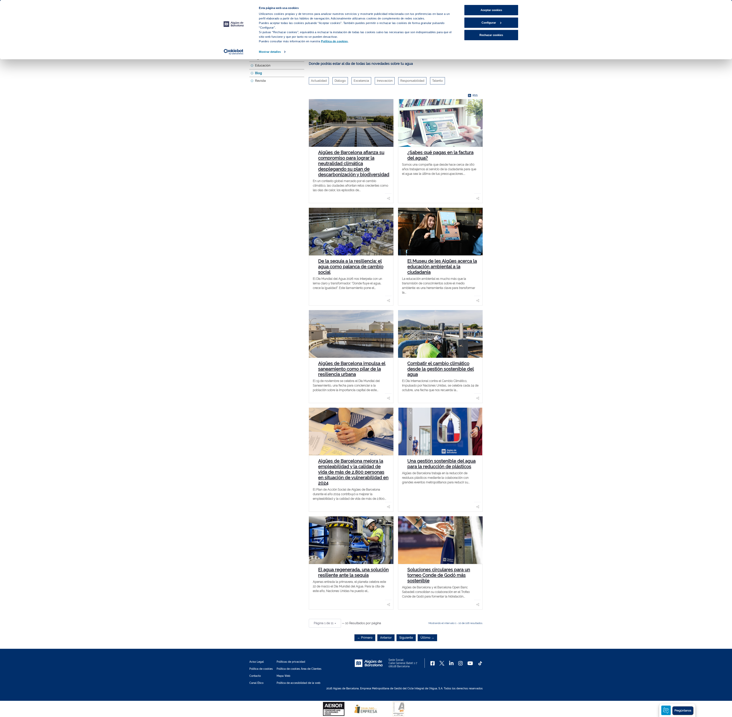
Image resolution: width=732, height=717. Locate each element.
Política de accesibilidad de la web (298, 682)
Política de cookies (261, 668)
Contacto (255, 675)
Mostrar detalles (270, 51)
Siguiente (406, 637)
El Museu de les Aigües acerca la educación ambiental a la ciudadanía (442, 266)
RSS (475, 95)
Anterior (386, 637)
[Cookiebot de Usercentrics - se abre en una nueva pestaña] (233, 52)
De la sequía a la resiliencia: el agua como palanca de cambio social (350, 266)
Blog (258, 73)
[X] (441, 663)
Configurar (489, 22)
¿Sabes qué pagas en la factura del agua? (440, 155)
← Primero (364, 637)
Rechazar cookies (491, 35)
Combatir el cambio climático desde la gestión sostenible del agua (440, 369)
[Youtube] (470, 663)
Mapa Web (283, 675)
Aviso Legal (256, 661)
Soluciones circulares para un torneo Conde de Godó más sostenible (438, 575)
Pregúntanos (682, 710)
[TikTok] (480, 663)
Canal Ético (256, 682)
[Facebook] (432, 663)
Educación (262, 65)
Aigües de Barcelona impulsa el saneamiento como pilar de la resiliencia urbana (351, 369)
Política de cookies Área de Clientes (299, 668)
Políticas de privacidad (291, 661)
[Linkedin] (451, 663)
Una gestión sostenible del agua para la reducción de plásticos (441, 463)
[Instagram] (460, 663)
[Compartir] (388, 198)
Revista (260, 81)
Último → (427, 637)
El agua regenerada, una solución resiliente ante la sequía (353, 572)
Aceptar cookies (491, 10)
